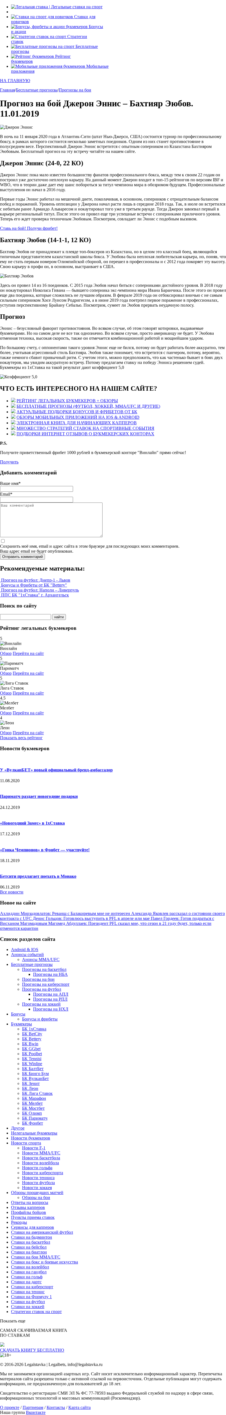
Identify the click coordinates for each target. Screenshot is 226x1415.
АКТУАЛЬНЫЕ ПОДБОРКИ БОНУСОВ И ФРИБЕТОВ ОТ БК (77, 411)
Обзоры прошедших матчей (37, 1192)
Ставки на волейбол (30, 1267)
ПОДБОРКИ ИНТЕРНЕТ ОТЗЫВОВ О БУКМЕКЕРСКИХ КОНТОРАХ (85, 433)
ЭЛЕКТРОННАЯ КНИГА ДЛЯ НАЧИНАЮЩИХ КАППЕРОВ (77, 422)
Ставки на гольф (26, 1276)
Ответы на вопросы (29, 1202)
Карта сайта (79, 1407)
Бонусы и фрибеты (40, 1019)
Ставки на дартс (26, 1281)
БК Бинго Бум (35, 1073)
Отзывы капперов (28, 1207)
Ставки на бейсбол (29, 1247)
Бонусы (18, 1014)
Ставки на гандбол (29, 1272)
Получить (9, 462)
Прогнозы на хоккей (41, 1004)
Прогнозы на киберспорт (45, 984)
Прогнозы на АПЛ (50, 994)
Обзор (6, 653)
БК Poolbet (32, 1053)
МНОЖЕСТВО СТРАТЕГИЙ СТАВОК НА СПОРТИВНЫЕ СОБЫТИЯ (85, 428)
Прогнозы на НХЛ (50, 1009)
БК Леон (30, 1088)
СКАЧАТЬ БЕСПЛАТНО (32, 1350)
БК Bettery (31, 1038)
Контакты (56, 1407)
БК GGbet (31, 1048)
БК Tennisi (31, 1058)
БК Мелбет (32, 1103)
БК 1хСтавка (34, 1029)
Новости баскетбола (41, 1157)
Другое (18, 1128)
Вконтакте (35, 1412)
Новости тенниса (38, 1177)
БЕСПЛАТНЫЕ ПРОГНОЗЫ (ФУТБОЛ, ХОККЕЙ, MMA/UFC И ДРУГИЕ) (88, 406)
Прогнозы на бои (38, 979)
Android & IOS (24, 949)
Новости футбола (38, 1182)
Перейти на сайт (28, 653)
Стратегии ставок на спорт (36, 1311)
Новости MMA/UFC (41, 1153)
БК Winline (32, 1063)
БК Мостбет (33, 1108)
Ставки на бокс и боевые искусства (44, 1262)
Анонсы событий (27, 954)
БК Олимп (32, 1113)
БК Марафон (34, 1098)
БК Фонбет (32, 1123)
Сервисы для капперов (32, 1227)
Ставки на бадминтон (31, 1237)
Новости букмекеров (30, 1138)
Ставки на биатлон (29, 1252)
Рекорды (19, 1222)
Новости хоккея (37, 1187)
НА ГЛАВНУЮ (15, 80)
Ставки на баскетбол (30, 1242)
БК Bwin (30, 1043)
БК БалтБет (33, 1068)
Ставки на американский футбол (42, 1232)
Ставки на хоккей (27, 1306)
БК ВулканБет (35, 1078)
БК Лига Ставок (37, 1093)
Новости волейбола (40, 1162)
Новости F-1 (33, 1148)
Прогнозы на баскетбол (44, 969)
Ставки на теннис (28, 1291)
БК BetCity (32, 1033)
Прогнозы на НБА (50, 974)
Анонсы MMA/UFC (41, 959)
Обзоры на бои (36, 1197)
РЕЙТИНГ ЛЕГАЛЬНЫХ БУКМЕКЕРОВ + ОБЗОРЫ (67, 400)
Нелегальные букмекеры (34, 1133)
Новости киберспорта (42, 1172)
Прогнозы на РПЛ (50, 999)
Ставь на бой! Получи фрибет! (29, 228)
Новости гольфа (37, 1167)
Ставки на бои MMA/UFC (35, 1257)
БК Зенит (31, 1083)
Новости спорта (26, 1143)
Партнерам (33, 1407)
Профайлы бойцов (28, 1212)
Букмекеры (21, 1024)
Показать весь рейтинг (21, 737)
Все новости (11, 892)
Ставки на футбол (28, 1301)
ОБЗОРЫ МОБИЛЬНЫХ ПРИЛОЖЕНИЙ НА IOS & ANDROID (78, 417)
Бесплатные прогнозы (32, 964)
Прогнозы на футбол (41, 989)
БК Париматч (34, 1118)
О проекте (9, 1407)
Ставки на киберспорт (32, 1286)
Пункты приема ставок (33, 1217)
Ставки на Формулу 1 (31, 1296)
